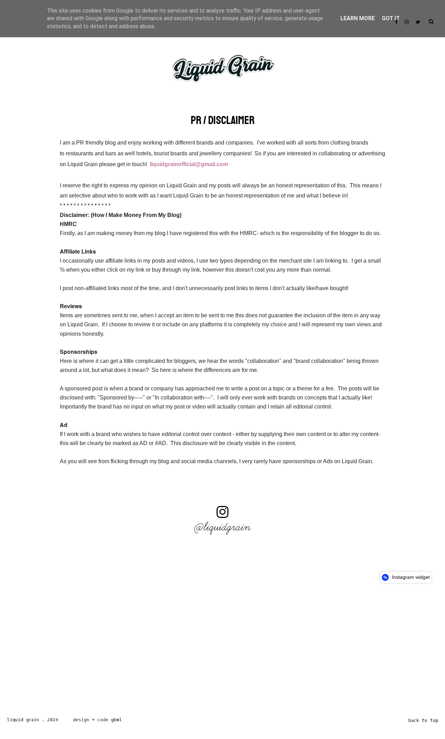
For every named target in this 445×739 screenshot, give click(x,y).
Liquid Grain (23, 720)
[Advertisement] (208, 652)
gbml (116, 720)
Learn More (357, 18)
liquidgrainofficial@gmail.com (189, 164)
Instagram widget (410, 577)
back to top (423, 720)
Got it (391, 18)
